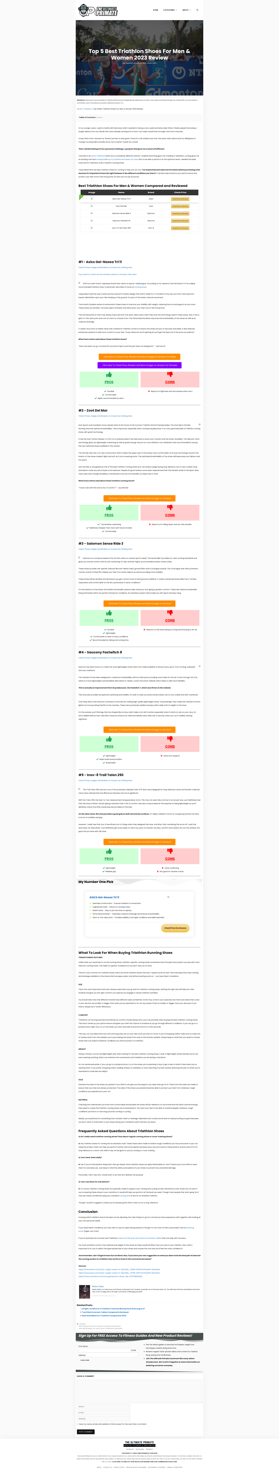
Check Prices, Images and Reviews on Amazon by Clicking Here (105, 267)
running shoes (140, 287)
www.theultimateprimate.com (103, 1296)
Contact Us (107, 1467)
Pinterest (149, 1449)
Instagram (140, 1449)
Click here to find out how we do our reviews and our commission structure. (144, 1462)
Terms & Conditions (174, 1467)
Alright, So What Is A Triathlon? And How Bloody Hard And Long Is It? (113, 1308)
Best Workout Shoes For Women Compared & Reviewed (100, 1326)
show (99, 117)
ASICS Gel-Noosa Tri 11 (104, 897)
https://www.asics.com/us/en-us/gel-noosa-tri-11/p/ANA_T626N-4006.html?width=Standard (119, 1269)
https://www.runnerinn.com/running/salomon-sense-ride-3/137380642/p (110, 1276)
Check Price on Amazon (180, 199)
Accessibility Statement (156, 1467)
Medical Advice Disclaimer (136, 1467)
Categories (169, 10)
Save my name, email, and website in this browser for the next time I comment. (113, 1424)
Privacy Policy (119, 1467)
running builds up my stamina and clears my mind (117, 159)
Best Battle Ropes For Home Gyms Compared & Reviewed (100, 1328)
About (185, 10)
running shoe (125, 1195)
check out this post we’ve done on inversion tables (139, 1238)
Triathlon (87, 109)
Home (155, 10)
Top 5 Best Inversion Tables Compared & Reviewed (105, 1312)
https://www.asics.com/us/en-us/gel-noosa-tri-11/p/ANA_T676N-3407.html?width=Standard (119, 1273)
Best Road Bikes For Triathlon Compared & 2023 (104, 1315)
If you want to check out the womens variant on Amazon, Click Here (107, 274)
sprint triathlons (98, 156)
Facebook (130, 1449)
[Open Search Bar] (197, 10)
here (121, 103)
